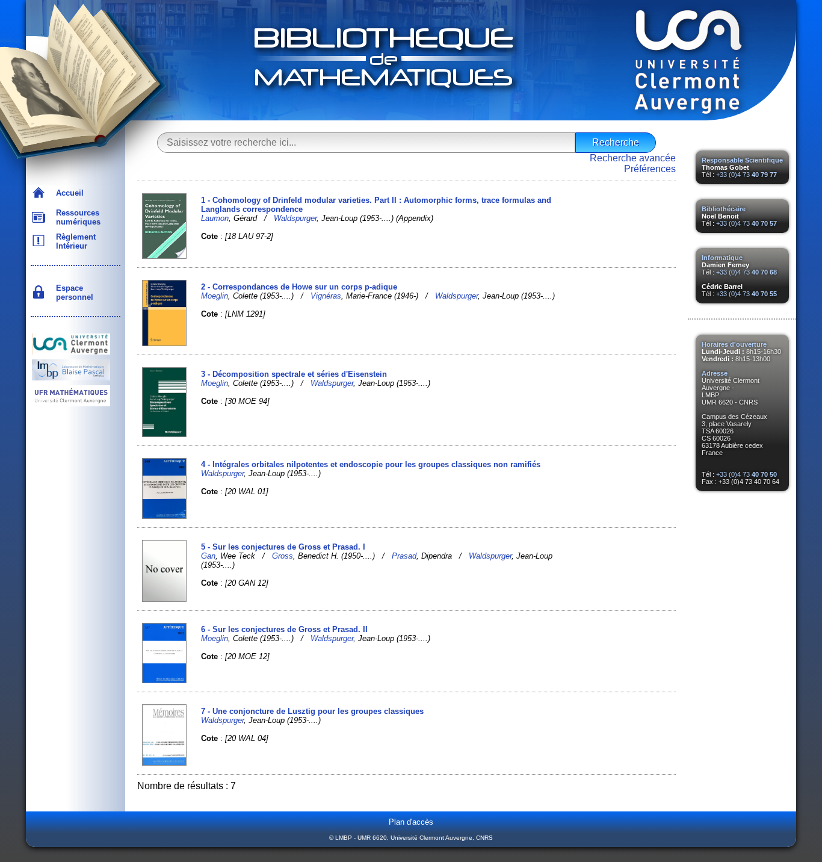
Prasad (404, 555)
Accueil (67, 192)
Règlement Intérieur (73, 241)
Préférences (650, 169)
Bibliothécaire (724, 208)
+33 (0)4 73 (746, 174)
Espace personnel (72, 293)
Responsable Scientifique (742, 160)
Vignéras (326, 295)
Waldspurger (295, 218)
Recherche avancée (633, 158)
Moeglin (214, 295)
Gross (282, 555)
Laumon (215, 218)
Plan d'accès (411, 821)
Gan (208, 555)
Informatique (722, 257)
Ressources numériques (75, 217)
